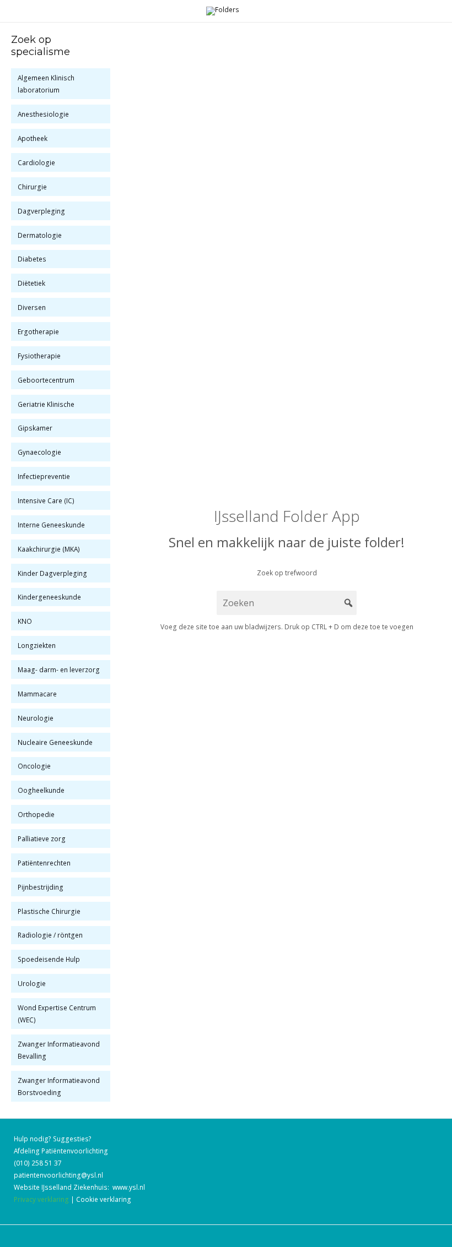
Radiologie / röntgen (50, 934)
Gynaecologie (39, 452)
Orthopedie (36, 814)
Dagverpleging (41, 210)
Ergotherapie (38, 331)
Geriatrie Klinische (46, 404)
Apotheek (32, 138)
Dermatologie (40, 235)
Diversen (32, 307)
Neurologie (35, 718)
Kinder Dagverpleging (52, 573)
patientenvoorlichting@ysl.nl (58, 1174)
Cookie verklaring (103, 1199)
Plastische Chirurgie (49, 911)
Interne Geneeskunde (51, 524)
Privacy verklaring (41, 1199)
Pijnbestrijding (40, 887)
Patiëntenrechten (44, 862)
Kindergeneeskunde (49, 596)
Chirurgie (32, 186)
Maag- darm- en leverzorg (59, 669)
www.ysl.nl (128, 1187)
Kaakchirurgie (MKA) (49, 548)
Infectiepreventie (44, 476)
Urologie (32, 983)
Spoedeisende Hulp (49, 959)
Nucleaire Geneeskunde (55, 742)
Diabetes (32, 258)
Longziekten (37, 645)
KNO (25, 621)
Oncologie (34, 765)
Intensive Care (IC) (46, 500)
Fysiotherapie (39, 355)
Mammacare (37, 693)
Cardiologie (36, 162)
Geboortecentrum (46, 379)
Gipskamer (35, 427)
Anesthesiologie (43, 114)
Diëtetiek (31, 283)
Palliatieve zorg (42, 838)
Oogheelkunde (41, 790)
